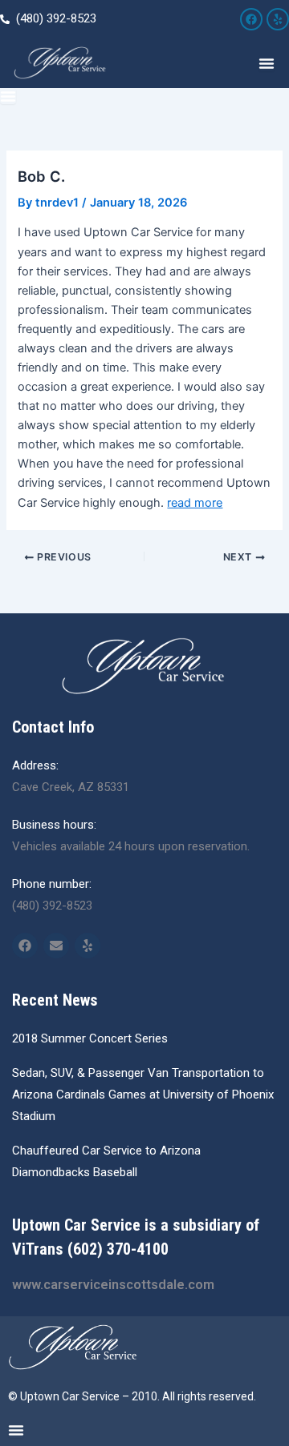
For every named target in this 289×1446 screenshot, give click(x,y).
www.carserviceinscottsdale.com (113, 1284)
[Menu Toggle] (266, 63)
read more (194, 503)
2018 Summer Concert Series (90, 1038)
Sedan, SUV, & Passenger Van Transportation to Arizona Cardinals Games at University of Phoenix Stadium (143, 1094)
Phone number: (52, 884)
